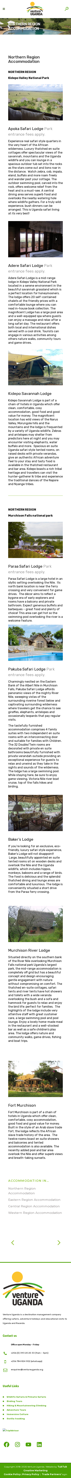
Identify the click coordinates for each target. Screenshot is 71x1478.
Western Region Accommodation (35, 1213)
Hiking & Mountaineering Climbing (26, 1405)
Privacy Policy (30, 1474)
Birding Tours (14, 1401)
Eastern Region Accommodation (34, 1200)
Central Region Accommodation (34, 1206)
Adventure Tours (16, 1410)
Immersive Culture (17, 1414)
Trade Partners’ (51, 1474)
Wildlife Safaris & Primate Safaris (26, 1397)
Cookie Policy (12, 1474)
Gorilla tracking (16, 1418)
